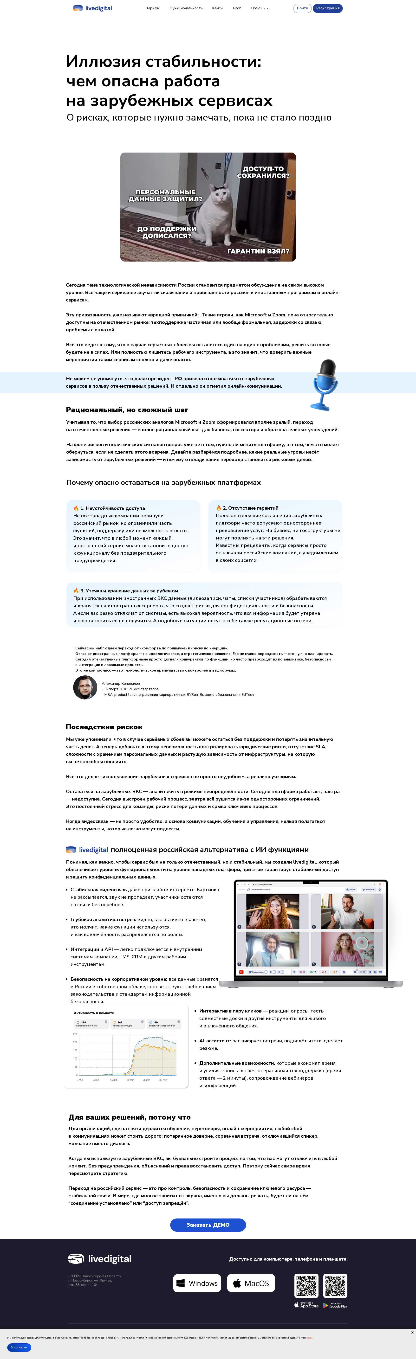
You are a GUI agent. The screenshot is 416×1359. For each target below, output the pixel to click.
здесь (309, 1338)
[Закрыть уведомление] (412, 1332)
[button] (208, 1225)
